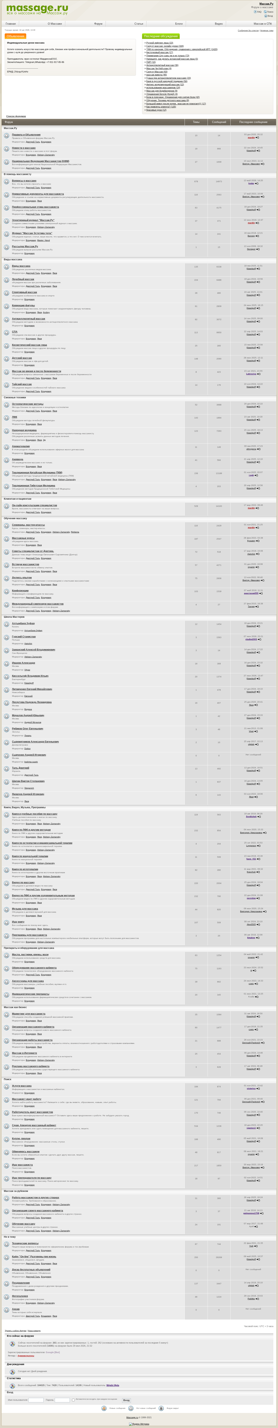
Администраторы (26, 1356)
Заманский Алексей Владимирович (33, 649)
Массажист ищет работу (26, 1099)
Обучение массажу (15, 518)
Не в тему (10, 1236)
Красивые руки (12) (156, 110)
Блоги (179, 23)
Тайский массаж (22, 384)
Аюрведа (17, 459)
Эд (44, 440)
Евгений (28, 696)
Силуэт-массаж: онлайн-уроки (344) (165, 46)
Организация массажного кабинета (33, 1026)
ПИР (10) (151, 62)
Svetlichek (251, 816)
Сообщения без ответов (248, 31)
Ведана (28, 709)
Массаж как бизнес (15, 1007)
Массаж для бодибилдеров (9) (161, 91)
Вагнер (251, 236)
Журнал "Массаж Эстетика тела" (32, 233)
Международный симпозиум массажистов (37, 603)
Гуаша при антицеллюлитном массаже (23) (168, 78)
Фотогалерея (20, 1296)
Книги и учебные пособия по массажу (34, 814)
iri (251, 970)
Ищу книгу (18, 921)
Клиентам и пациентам (17, 498)
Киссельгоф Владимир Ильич (30, 676)
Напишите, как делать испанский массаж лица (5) (172, 59)
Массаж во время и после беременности (36, 371)
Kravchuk (251, 872)
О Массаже (55, 23)
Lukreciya (251, 374)
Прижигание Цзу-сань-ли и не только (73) (167, 55)
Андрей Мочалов (32, 722)
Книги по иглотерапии (25, 869)
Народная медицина (24, 430)
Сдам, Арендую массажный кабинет (34, 1125)
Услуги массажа (22, 1085)
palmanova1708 (251, 1213)
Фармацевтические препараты (30, 994)
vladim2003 (251, 639)
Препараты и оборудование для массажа (29, 948)
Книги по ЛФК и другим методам (31, 829)
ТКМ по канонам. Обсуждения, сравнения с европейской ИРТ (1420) (182, 49)
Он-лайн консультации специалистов (34, 505)
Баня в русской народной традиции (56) (166, 81)
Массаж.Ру (10, 128)
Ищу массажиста (22, 1164)
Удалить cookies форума (15, 1331)
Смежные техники (15, 397)
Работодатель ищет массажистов (32, 1112)
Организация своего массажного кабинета (37, 1210)
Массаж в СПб (263, 23)
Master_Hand (43, 240)
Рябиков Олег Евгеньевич (27, 728)
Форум (98, 23)
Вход (270, 16)
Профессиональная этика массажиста (35, 207)
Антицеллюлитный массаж (28, 318)
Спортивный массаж (24, 292)
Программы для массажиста (29, 935)
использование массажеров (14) (163, 87)
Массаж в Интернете (24, 1053)
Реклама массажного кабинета (30, 1066)
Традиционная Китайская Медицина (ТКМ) (37, 472)
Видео (219, 23)
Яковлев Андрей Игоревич (28, 794)
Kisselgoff (251, 150)
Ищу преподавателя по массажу (31, 1177)
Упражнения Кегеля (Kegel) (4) (162, 94)
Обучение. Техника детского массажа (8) (167, 100)
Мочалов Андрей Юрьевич (28, 715)
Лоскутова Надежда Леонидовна (32, 702)
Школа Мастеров (14, 616)
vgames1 (251, 1128)
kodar (251, 183)
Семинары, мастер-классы (28, 524)
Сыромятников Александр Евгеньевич (35, 741)
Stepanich (29, 788)
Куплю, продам (21, 1138)
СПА (15, 331)
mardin (251, 137)
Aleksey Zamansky (46, 155)
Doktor (27, 748)
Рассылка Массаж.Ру (25, 246)
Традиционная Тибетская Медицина (33, 485)
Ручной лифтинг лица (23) (159, 43)
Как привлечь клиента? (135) (161, 106)
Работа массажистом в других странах (35, 1197)
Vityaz (27, 670)
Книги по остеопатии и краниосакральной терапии (42, 843)
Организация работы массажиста (32, 1040)
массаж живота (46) (156, 74)
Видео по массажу (23, 882)
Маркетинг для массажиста (28, 1013)
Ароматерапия (21, 446)
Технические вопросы (25, 1243)
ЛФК (14, 417)
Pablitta (251, 1299)
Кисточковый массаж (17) (159, 52)
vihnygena (251, 449)
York (251, 1246)
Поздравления (21, 1282)
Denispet (251, 249)
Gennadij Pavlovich (251, 1042)
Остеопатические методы (27, 404)
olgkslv (251, 744)
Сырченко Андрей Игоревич (29, 754)
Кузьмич (251, 541)
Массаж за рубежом (16, 1191)
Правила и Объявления (26, 134)
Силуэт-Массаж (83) (156, 71)
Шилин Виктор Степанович (28, 781)
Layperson (251, 845)
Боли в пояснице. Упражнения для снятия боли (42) (173, 97)
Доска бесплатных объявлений (31, 1269)
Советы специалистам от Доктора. (33, 551)
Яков (39, 201)
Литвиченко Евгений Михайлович (32, 689)
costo (251, 983)
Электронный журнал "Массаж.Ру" (33, 220)
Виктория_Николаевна (251, 832)
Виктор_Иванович (251, 164)
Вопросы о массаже (24, 180)
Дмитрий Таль (33, 142)
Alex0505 (251, 924)
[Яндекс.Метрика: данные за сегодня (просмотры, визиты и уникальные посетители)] (139, 1424)
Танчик (251, 606)
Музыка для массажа (25, 908)
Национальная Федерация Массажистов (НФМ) (40, 161)
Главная (11, 23)
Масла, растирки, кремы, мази (30, 954)
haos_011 (251, 859)
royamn (251, 567)
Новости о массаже (24, 148)
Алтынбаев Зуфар (23, 623)
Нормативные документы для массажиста (38, 194)
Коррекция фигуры (23, 305)
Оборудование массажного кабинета (34, 967)
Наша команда (34, 1331)
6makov (251, 937)
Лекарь (27, 735)
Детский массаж (22, 358)
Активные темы (266, 31)
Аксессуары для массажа (28, 981)
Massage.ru (132, 1417)
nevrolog (251, 898)
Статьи (139, 23)
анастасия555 (251, 593)
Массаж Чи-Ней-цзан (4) (159, 68)
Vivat (251, 731)
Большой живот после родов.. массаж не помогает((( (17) (176, 103)
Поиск (269, 12)
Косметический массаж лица (29, 345)
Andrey (46, 312)
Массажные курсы (23, 538)
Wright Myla (112, 1385)
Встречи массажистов (25, 564)
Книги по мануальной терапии (30, 856)
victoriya (251, 1088)
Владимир (46, 142)
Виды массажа (13, 259)
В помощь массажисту (17, 174)
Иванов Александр (23, 662)
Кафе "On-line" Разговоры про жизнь (34, 1256)
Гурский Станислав (24, 636)
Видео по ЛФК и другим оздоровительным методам (43, 895)
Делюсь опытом (22, 577)
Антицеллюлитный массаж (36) (162, 65)
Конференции (20, 590)
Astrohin (251, 554)
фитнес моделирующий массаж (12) (165, 84)
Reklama (75, 532)
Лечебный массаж (23, 279)
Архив (16, 1309)
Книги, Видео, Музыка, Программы (25, 807)
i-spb (251, 475)
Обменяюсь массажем (25, 1151)
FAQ (259, 12)
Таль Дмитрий (20, 768)
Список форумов (16, 116)
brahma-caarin (31, 762)
